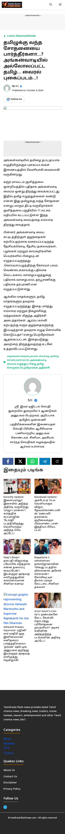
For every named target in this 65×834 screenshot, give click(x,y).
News (7, 739)
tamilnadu (29, 36)
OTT (6, 748)
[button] (50, 5)
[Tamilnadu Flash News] (12, 5)
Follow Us (16, 99)
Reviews (9, 744)
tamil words (22, 360)
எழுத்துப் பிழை (26, 364)
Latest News (15, 36)
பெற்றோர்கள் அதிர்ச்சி (35, 368)
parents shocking (39, 356)
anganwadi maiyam (18, 356)
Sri (17, 86)
